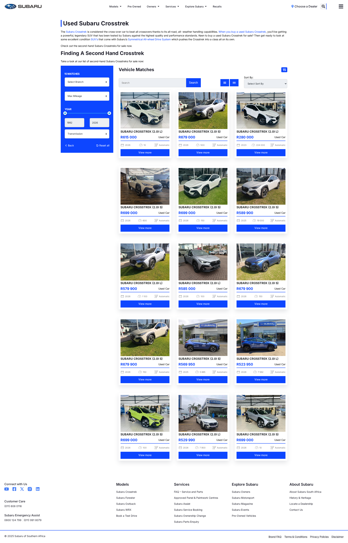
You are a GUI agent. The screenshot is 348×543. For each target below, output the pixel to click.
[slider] (65, 113)
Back (70, 145)
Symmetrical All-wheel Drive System (149, 39)
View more (145, 152)
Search (193, 82)
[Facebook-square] (14, 489)
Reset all (104, 145)
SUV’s (94, 39)
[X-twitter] (22, 489)
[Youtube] (6, 489)
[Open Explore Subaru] (205, 6)
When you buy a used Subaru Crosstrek (242, 31)
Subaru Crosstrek (76, 31)
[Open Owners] (158, 6)
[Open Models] (120, 6)
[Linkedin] (38, 489)
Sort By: (248, 77)
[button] (323, 6)
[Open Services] (178, 6)
